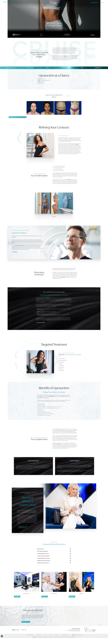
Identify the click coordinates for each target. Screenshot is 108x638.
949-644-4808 (15, 1)
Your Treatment (30, 67)
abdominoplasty (48, 319)
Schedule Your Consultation (22, 527)
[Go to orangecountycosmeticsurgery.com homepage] (53, 2)
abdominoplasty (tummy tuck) (57, 448)
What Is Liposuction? (10, 67)
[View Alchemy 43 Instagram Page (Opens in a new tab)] (22, 630)
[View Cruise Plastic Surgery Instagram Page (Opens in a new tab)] (3, 3)
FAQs (82, 67)
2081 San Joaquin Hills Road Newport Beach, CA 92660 (73, 630)
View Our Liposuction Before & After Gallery (17, 117)
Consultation (94, 2)
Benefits (47, 67)
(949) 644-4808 (76, 628)
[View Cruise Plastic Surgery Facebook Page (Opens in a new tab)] (24, 630)
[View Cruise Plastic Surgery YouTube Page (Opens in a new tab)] (6, 3)
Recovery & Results (65, 67)
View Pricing (42, 83)
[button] (102, 2)
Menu (104, 2)
